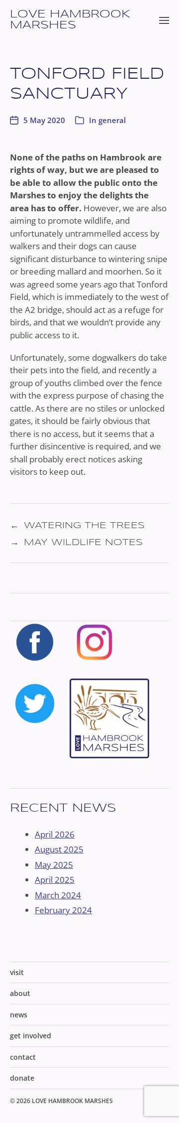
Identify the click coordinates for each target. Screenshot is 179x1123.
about (20, 993)
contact (23, 1057)
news (18, 1014)
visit (17, 972)
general (112, 120)
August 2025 (59, 849)
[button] (164, 20)
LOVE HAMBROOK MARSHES (70, 20)
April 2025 (55, 879)
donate (22, 1078)
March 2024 (58, 895)
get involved (30, 1035)
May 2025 (54, 864)
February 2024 (63, 910)
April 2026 (55, 834)
